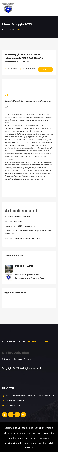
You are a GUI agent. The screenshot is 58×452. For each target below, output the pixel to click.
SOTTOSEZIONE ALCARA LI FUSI (17, 216)
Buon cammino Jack (14, 221)
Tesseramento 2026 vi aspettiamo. (20, 226)
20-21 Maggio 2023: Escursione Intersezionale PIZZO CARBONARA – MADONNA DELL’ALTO (25, 58)
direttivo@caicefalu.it (15, 400)
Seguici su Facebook (14, 292)
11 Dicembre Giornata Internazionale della (23, 238)
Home (4, 29)
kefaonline (12, 68)
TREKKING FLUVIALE (24, 266)
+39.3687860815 (13, 405)
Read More (45, 69)
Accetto (29, 447)
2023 (12, 29)
